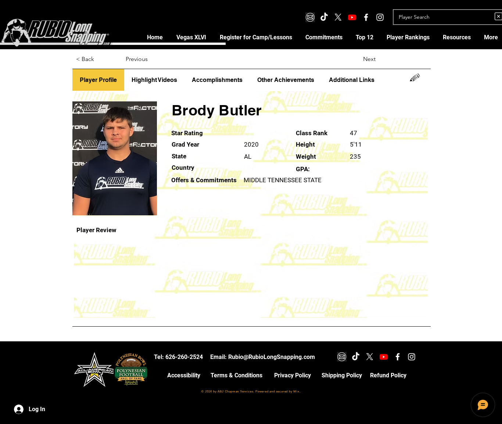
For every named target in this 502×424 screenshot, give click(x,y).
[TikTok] (324, 17)
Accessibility (183, 375)
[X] (338, 17)
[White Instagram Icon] (380, 17)
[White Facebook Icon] (366, 17)
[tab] (98, 80)
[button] (256, 37)
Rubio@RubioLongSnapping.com (271, 356)
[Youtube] (352, 17)
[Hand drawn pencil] (415, 77)
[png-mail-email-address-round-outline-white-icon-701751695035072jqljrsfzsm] (310, 17)
